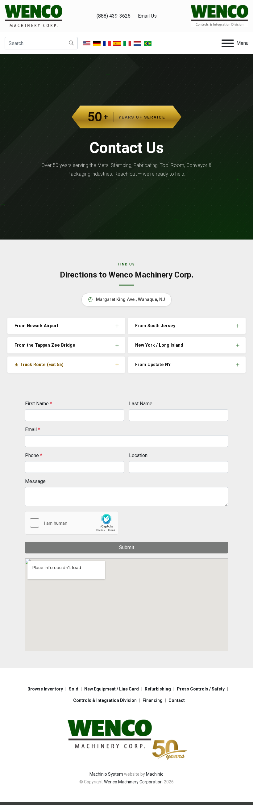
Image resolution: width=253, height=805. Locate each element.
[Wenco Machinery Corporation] (126, 738)
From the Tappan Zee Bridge (45, 345)
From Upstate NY (153, 364)
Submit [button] (126, 547)
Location (138, 455)
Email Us (147, 16)
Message (35, 481)
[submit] (71, 43)
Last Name (140, 404)
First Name (38, 404)
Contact (176, 700)
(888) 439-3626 (114, 16)
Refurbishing (158, 688)
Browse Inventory (45, 688)
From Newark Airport (36, 325)
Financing (153, 700)
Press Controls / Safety (201, 688)
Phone (33, 455)
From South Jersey (155, 325)
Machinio (155, 774)
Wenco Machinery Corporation (133, 781)
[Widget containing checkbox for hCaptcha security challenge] (71, 523)
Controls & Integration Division (105, 700)
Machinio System (106, 774)
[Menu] (228, 43)
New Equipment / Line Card (111, 688)
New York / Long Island (159, 345)
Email (32, 429)
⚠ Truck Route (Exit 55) (39, 364)
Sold (73, 688)
